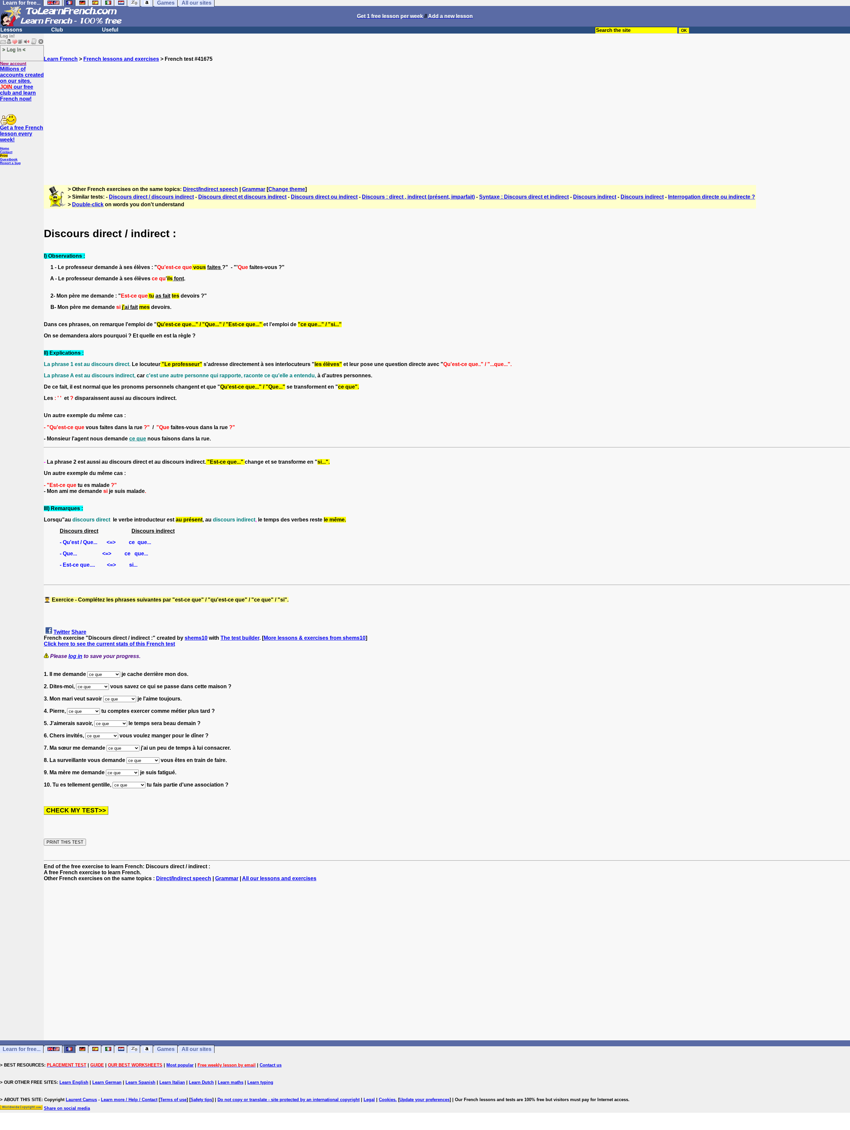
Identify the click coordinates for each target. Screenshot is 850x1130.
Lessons (11, 30)
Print (4, 155)
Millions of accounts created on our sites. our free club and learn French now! (22, 84)
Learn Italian (172, 1082)
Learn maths (230, 1082)
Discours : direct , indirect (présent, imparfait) (418, 197)
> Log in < (14, 49)
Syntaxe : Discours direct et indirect (524, 197)
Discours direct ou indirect (324, 197)
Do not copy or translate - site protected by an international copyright (288, 1099)
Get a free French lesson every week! (21, 133)
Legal (369, 1099)
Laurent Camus (81, 1099)
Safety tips (201, 1099)
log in (75, 656)
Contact (6, 152)
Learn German (107, 1082)
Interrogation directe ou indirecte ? (711, 197)
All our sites (197, 1049)
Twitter (61, 632)
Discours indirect (594, 197)
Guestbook (9, 159)
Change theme (286, 189)
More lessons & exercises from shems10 (315, 638)
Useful (110, 30)
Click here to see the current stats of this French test (109, 644)
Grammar (253, 189)
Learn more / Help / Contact (129, 1099)
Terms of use (173, 1099)
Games (166, 1049)
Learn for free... (22, 1049)
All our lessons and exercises (279, 878)
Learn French (61, 59)
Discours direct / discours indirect (151, 197)
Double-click (88, 204)
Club (57, 30)
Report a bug (10, 163)
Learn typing (260, 1082)
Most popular (180, 1065)
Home (4, 148)
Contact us (271, 1065)
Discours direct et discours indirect (242, 197)
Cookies (387, 1099)
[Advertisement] (447, 120)
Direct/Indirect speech (210, 189)
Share (78, 632)
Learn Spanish (140, 1082)
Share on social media (67, 1108)
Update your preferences (424, 1099)
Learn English (73, 1082)
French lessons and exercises (121, 59)
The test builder (239, 638)
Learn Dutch (201, 1082)
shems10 (196, 638)
